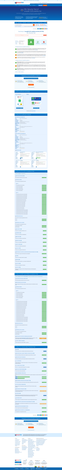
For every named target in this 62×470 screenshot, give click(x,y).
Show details (36, 49)
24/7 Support (39, 2)
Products (16, 438)
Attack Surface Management (30, 442)
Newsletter (18, 462)
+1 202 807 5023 (37, 461)
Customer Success (23, 442)
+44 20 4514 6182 (31, 461)
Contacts (23, 443)
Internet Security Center (24, 439)
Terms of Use (24, 467)
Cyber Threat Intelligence (30, 448)
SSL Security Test (16, 448)
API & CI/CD (28, 22)
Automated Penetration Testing (31, 443)
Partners (37, 447)
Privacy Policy (28, 467)
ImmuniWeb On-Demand (17, 442)
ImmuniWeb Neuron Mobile (17, 441)
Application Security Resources (40, 438)
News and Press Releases (24, 446)
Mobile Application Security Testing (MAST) (40, 442)
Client (44, 2)
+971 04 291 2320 (44, 461)
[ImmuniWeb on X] (16, 464)
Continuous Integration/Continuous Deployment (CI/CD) (41, 439)
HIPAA (19, 276)
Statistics (45, 22)
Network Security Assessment (31, 452)
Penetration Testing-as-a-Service (31, 453)
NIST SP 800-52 (26, 276)
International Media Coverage (25, 447)
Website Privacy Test (17, 450)
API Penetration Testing (30, 439)
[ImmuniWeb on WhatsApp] (17, 464)
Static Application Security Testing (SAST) (40, 443)
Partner (46, 2)
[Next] (57, 0)
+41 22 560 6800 (24, 461)
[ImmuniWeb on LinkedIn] (15, 464)
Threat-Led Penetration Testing (31, 455)
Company (23, 438)
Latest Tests (20, 22)
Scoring (32, 22)
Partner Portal (37, 450)
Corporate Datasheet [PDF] (31, 87)
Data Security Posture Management (31, 450)
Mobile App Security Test (17, 451)
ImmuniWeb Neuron (17, 440)
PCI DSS (19, 173)
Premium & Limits (40, 22)
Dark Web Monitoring (30, 449)
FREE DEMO (31, 84)
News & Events (23, 445)
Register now (38, 0)
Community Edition (17, 447)
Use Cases (29, 438)
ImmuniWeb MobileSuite (17, 443)
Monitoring (24, 22)
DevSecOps (37, 445)
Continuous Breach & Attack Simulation (31, 446)
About (36, 22)
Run (34, 25)
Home (16, 22)
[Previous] (4, 0)
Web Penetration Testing (30, 456)
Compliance (16, 445)
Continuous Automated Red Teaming (31, 445)
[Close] (48, 0)
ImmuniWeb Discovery (17, 439)
